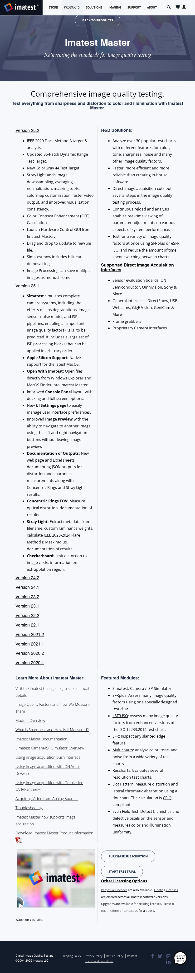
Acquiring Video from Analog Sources (46, 798)
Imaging (114, 7)
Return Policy (114, 956)
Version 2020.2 (29, 653)
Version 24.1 (27, 587)
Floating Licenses (166, 890)
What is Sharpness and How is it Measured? (52, 729)
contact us (130, 910)
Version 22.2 (27, 615)
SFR (115, 736)
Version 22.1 (27, 625)
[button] (180, 958)
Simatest (120, 688)
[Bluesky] (159, 956)
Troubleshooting (29, 807)
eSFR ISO (120, 715)
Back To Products (97, 20)
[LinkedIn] (168, 962)
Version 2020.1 (29, 662)
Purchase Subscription (128, 856)
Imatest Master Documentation (41, 739)
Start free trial (122, 871)
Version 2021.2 (29, 634)
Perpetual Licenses (114, 890)
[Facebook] (152, 956)
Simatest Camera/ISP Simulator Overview (49, 748)
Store (53, 7)
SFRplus (119, 695)
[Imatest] (21, 6)
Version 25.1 (27, 285)
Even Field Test (125, 811)
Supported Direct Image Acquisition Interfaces (137, 267)
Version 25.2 (27, 130)
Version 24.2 (27, 577)
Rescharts (121, 770)
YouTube (36, 919)
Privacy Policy (93, 956)
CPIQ (167, 797)
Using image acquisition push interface (48, 757)
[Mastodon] (168, 956)
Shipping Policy (71, 956)
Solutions (94, 7)
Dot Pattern (123, 784)
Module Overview (30, 720)
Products (72, 7)
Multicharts (122, 750)
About (152, 7)
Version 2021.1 (29, 644)
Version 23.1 (27, 606)
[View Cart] (178, 7)
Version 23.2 (27, 596)
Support (134, 7)
